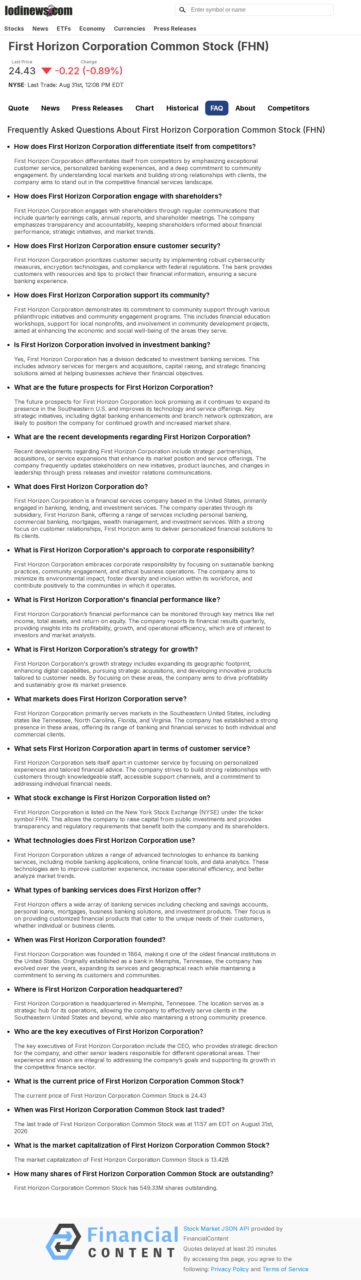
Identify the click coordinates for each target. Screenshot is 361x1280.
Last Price (22, 61)
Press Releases (175, 28)
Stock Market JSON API (216, 1228)
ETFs (64, 28)
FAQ (216, 108)
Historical (182, 108)
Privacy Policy (230, 1269)
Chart (144, 108)
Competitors (289, 108)
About (245, 108)
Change (89, 61)
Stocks (14, 28)
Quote (18, 108)
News (40, 28)
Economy (92, 28)
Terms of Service (285, 1269)
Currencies (129, 28)
